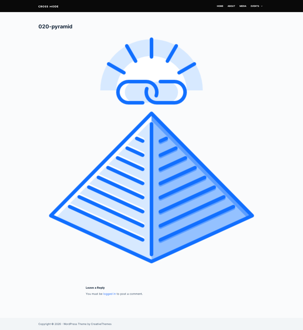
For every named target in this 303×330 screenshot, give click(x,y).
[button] (48, 6)
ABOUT (231, 6)
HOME (220, 6)
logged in (109, 294)
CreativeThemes (101, 324)
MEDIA (243, 6)
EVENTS (255, 6)
